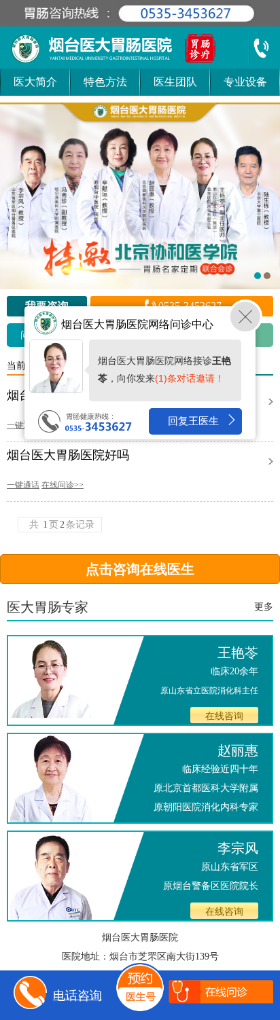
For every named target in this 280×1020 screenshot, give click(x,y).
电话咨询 (77, 995)
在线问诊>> (62, 485)
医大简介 (35, 82)
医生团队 (175, 82)
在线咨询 (224, 716)
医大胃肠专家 (47, 607)
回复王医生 (193, 420)
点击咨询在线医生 (140, 569)
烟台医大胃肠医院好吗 (68, 455)
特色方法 (105, 82)
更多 (263, 607)
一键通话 (23, 425)
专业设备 (245, 82)
